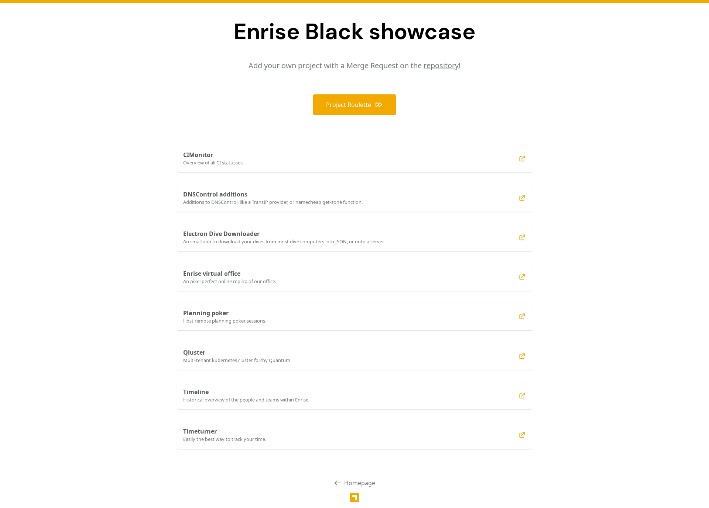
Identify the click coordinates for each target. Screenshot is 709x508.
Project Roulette (348, 105)
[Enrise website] (354, 497)
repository (441, 65)
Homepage (359, 483)
